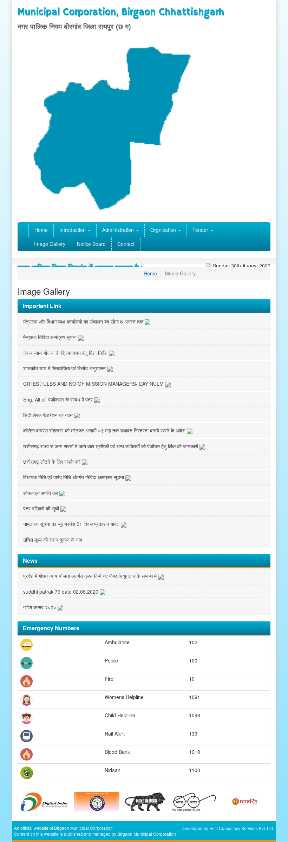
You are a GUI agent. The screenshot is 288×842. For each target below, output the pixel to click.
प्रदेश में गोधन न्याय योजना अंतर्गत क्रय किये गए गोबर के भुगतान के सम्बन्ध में (90, 575)
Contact (126, 243)
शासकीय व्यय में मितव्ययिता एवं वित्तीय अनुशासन (65, 368)
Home (41, 229)
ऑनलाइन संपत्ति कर (41, 492)
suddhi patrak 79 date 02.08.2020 (61, 591)
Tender (201, 229)
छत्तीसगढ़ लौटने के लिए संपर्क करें (52, 461)
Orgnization (163, 229)
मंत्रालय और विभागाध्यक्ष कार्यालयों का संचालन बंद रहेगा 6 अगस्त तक (84, 321)
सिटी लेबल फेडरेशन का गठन (48, 414)
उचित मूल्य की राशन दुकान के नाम (52, 539)
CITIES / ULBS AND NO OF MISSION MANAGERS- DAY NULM (94, 383)
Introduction (73, 229)
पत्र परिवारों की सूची (41, 508)
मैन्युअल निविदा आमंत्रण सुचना (50, 336)
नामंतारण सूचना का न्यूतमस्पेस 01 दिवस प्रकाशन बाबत (72, 523)
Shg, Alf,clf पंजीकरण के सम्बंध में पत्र (58, 399)
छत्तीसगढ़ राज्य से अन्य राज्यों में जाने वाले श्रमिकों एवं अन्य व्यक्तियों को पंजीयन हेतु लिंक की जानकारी (111, 446)
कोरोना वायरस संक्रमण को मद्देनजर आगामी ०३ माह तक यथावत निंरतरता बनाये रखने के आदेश (105, 430)
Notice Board (91, 243)
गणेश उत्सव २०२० (40, 607)
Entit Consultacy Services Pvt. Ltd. (241, 828)
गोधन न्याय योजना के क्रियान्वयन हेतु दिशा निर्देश (66, 352)
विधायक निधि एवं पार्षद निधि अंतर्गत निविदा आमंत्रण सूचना (74, 477)
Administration (118, 229)
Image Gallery (49, 243)
